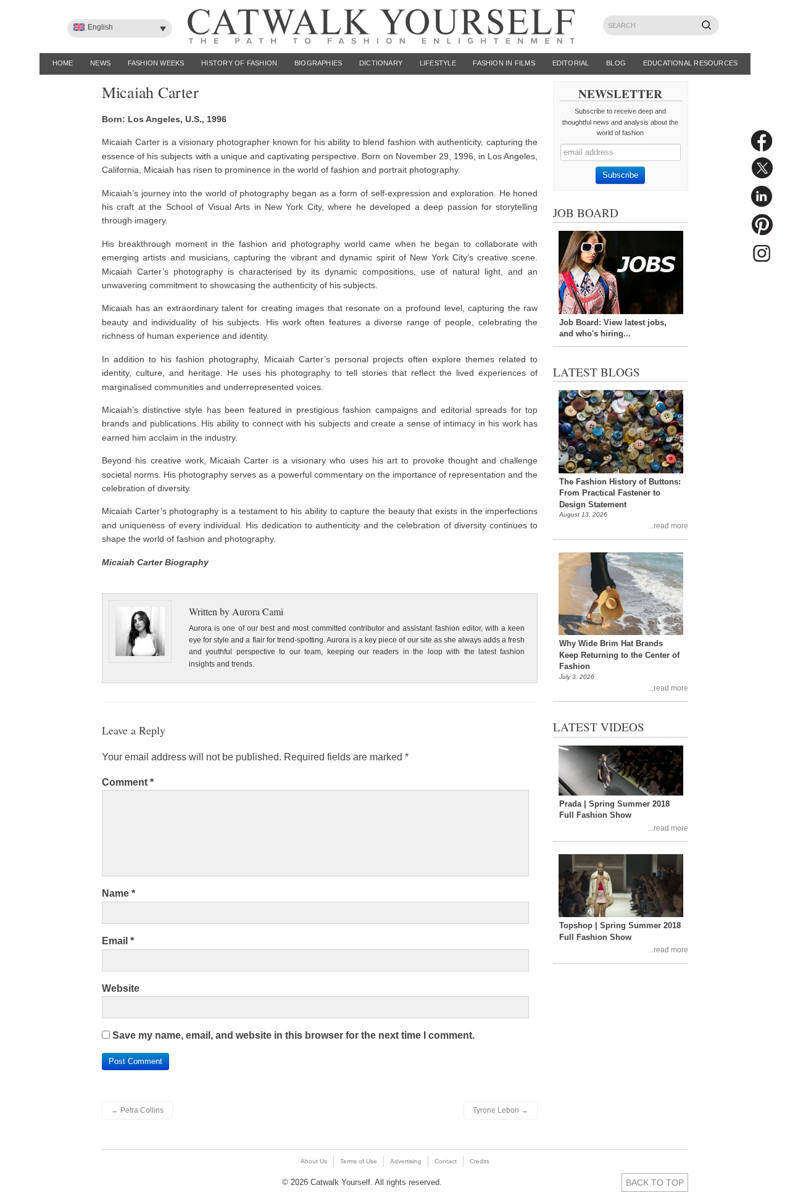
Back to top (655, 1182)
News (100, 63)
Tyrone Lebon (500, 1110)
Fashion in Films (504, 63)
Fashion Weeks (156, 63)
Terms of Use (358, 1161)
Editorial (570, 63)
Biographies (318, 63)
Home (62, 63)
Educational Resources (690, 63)
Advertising (406, 1161)
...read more (668, 526)
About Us (314, 1161)
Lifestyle (438, 63)
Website (120, 988)
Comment (128, 782)
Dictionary (380, 63)
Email (118, 941)
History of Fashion (239, 63)
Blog (616, 63)
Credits (479, 1161)
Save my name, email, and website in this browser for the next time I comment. (293, 1035)
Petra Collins (137, 1110)
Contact (445, 1161)
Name (118, 893)
